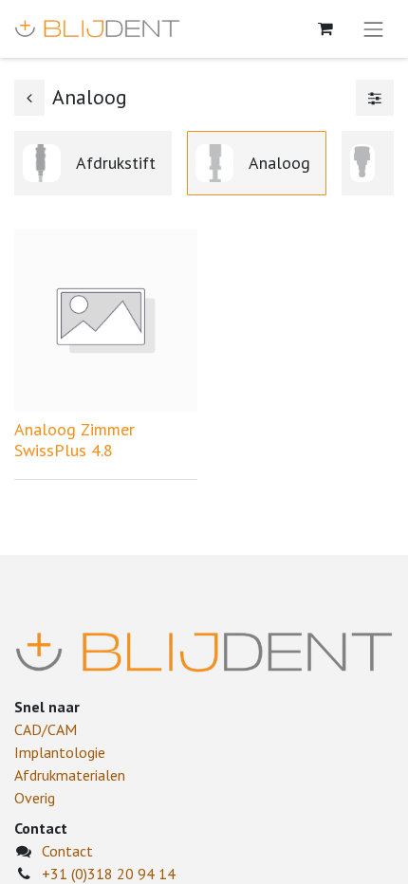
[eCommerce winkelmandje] (325, 28)
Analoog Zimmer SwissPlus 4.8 (74, 439)
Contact (67, 850)
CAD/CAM (45, 729)
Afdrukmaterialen (69, 774)
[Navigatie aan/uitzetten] (374, 29)
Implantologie (59, 752)
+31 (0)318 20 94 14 (109, 873)
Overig (34, 797)
